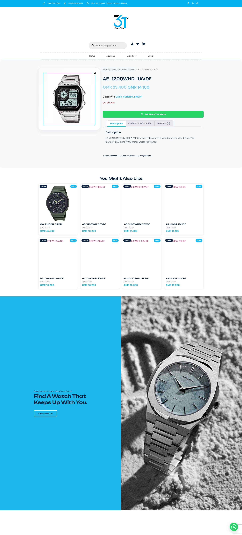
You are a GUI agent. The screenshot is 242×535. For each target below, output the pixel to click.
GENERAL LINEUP (126, 69)
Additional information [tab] (140, 123)
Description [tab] (116, 123)
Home (92, 56)
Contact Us (45, 413)
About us (110, 56)
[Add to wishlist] (74, 187)
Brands (130, 56)
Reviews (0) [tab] (163, 123)
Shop (150, 56)
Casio (113, 69)
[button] (95, 73)
